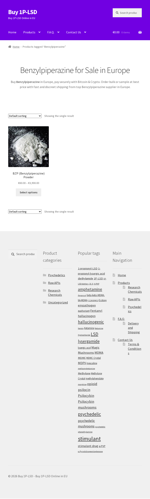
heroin (81, 328)
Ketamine (89, 328)
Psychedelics (56, 275)
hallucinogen (87, 316)
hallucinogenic (91, 321)
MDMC (82, 358)
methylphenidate (95, 378)
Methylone (84, 373)
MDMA (99, 352)
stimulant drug (88, 446)
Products (29, 32)
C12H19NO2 (93, 300)
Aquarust (82, 295)
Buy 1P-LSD (22, 12)
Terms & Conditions (134, 348)
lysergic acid (84, 347)
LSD (94, 334)
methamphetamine (86, 368)
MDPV (82, 363)
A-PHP (96, 284)
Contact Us (73, 32)
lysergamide (89, 341)
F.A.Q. (50, 32)
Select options (29, 192)
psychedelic (89, 414)
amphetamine (90, 289)
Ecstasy (103, 300)
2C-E (91, 284)
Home (12, 32)
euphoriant (84, 311)
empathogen (87, 305)
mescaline (92, 363)
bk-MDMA (83, 300)
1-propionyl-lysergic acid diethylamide (91, 273)
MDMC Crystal (93, 358)
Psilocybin (86, 395)
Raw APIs (54, 283)
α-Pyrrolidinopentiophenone (90, 451)
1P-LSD (98, 278)
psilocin (84, 389)
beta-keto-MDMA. (96, 295)
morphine (82, 384)
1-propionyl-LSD (87, 268)
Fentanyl (96, 311)
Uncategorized (58, 302)
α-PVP (102, 446)
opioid (92, 384)
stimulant (89, 438)
